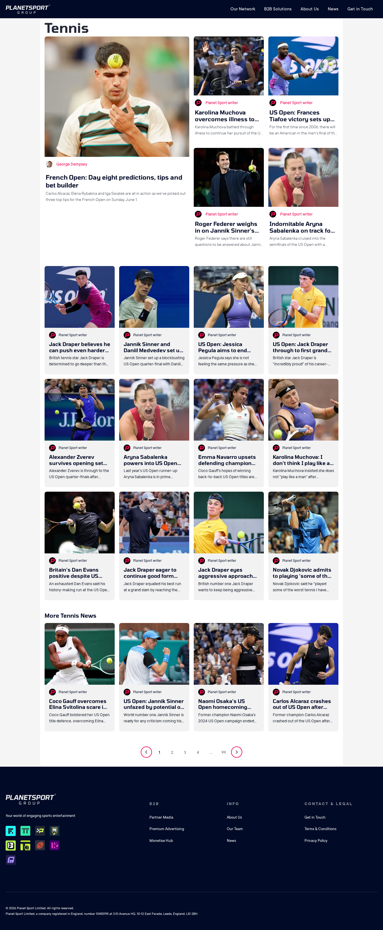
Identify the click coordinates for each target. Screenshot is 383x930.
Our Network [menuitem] (242, 9)
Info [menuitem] (233, 803)
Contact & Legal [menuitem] (328, 803)
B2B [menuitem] (154, 803)
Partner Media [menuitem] (161, 817)
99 (224, 752)
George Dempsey (71, 164)
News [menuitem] (333, 9)
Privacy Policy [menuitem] (315, 841)
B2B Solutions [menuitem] (278, 9)
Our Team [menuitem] (235, 829)
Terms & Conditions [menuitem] (320, 829)
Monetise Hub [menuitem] (161, 841)
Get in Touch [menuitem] (360, 9)
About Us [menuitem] (310, 9)
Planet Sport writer (222, 102)
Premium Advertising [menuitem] (166, 829)
